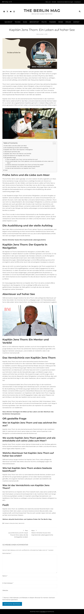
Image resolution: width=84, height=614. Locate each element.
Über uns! (48, 2)
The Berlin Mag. (46, 519)
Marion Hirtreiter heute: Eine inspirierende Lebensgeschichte (42, 533)
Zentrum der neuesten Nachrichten (42, 14)
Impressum (77, 2)
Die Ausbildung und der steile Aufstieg (16, 147)
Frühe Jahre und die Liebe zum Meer (15, 145)
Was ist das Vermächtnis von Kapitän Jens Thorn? (21, 168)
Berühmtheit (34, 22)
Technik (18, 22)
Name (4, 576)
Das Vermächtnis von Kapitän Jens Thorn (17, 155)
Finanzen (52, 22)
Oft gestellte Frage (10, 157)
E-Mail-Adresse (7, 583)
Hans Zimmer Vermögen (11, 412)
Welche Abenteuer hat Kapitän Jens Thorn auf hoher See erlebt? (25, 164)
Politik (44, 22)
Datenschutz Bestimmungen (65, 2)
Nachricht (8, 22)
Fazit (6, 170)
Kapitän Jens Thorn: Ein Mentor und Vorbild (18, 153)
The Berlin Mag (42, 10)
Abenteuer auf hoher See (12, 151)
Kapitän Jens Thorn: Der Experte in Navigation (19, 149)
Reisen (60, 22)
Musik (25, 22)
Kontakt (54, 2)
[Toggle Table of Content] (53, 143)
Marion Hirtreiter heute (10, 240)
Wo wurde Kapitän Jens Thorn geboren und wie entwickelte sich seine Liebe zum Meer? (30, 162)
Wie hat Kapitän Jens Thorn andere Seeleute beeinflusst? (23, 166)
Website (5, 590)
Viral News (43, 611)
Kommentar (6, 553)
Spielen (68, 22)
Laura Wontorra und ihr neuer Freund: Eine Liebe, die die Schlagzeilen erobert (18, 534)
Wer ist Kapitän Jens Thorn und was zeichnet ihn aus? (22, 159)
